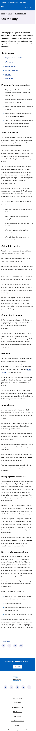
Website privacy (17, 711)
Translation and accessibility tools (10, 2)
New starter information (17, 720)
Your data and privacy (17, 707)
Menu (26, 7)
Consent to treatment (11, 70)
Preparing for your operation (14, 58)
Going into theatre (10, 66)
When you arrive (10, 62)
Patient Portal (22, 2)
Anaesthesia (9, 78)
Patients (10, 13)
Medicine (8, 74)
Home (3, 13)
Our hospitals (17, 716)
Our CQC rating (17, 698)
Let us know (17, 666)
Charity (17, 725)
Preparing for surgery (20, 13)
